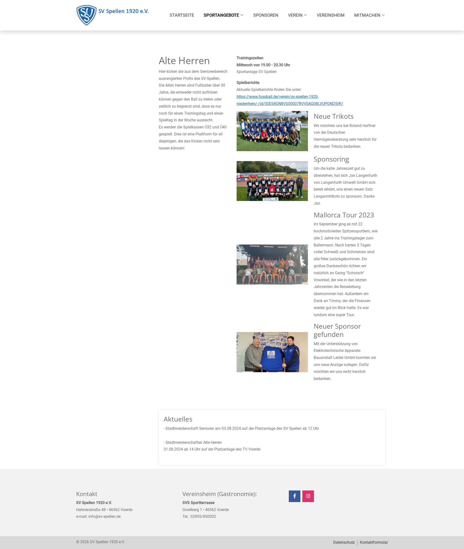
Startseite (182, 15)
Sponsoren (265, 15)
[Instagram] (308, 496)
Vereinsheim (331, 15)
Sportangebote (221, 15)
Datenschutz (344, 542)
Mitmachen (367, 15)
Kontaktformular (374, 542)
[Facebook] (294, 496)
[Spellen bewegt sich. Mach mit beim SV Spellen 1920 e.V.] (112, 15)
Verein (295, 15)
